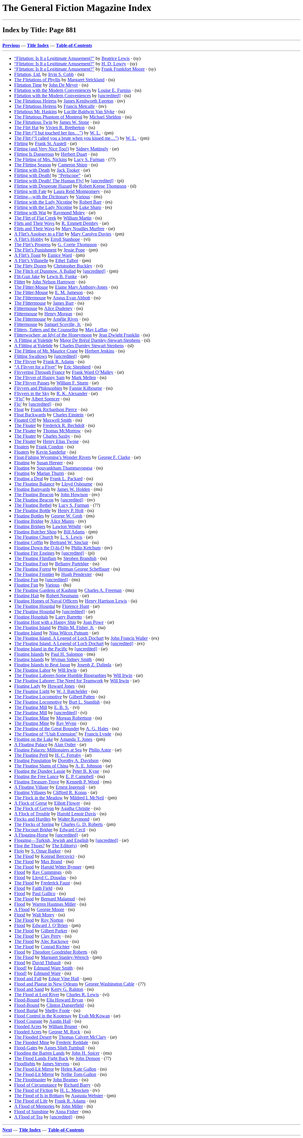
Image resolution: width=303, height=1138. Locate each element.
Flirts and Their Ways (34, 223)
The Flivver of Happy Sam (39, 377)
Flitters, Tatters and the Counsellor (46, 329)
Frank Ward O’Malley (92, 372)
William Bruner (63, 1026)
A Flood (22, 909)
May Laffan (96, 329)
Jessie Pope (74, 249)
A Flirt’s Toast (27, 255)
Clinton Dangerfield (65, 1005)
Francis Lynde (98, 733)
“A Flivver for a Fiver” (35, 366)
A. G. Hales (97, 728)
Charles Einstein (68, 414)
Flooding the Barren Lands (39, 1053)
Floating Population (32, 760)
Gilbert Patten (82, 696)
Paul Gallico (43, 893)
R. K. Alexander (72, 393)
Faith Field (42, 888)
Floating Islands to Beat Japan (42, 664)
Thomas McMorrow (62, 430)
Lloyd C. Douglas (49, 877)
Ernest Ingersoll (70, 787)
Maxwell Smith (57, 420)
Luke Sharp (90, 207)
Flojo (19, 850)
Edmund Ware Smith (53, 967)
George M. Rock (64, 1031)
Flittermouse (25, 308)
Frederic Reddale (72, 1042)
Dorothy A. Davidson (78, 760)
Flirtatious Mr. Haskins (35, 111)
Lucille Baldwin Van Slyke (89, 111)
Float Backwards (30, 414)
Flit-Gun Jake (27, 276)
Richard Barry (77, 1084)
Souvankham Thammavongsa (64, 467)
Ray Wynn (66, 723)
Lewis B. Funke (62, 276)
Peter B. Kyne (85, 771)
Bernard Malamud (58, 898)
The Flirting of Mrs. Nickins (40, 159)
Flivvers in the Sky (31, 393)
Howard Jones (61, 686)
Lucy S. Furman (89, 159)
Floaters (21, 446)
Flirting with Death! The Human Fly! (49, 180)
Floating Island (28, 632)
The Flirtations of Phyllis (37, 79)
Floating (22, 462)
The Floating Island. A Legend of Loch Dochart (59, 638)
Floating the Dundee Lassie (39, 771)
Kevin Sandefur (51, 451)
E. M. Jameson (69, 292)
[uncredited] (109, 95)
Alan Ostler (65, 744)
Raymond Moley (69, 212)
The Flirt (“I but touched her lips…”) (48, 132)
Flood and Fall (27, 978)
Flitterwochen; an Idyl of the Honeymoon (53, 334)
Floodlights (24, 1063)
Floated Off (25, 420)
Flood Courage (28, 1021)
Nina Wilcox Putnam (68, 632)
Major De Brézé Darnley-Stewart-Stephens (100, 340)
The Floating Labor (32, 670)
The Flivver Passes (31, 382)
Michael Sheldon (105, 116)
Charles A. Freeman (103, 590)
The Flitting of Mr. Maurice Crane (46, 350)
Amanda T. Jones (76, 739)
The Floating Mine (31, 717)
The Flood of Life (31, 1100)
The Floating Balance (34, 483)
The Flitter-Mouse (31, 287)
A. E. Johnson (88, 765)
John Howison (74, 494)
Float (19, 409)
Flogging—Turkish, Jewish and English (51, 840)
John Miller (72, 1106)
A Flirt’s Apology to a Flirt (39, 233)
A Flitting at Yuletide (33, 340)
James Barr (63, 303)
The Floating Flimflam (35, 558)
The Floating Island (32, 627)
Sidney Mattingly (92, 148)
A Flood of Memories (34, 1106)
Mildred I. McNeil (87, 797)
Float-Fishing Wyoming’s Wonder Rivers (52, 457)
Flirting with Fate (30, 191)
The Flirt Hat (26, 127)
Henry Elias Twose (61, 441)
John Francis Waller (129, 638)
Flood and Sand (29, 989)
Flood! (20, 967)
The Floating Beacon (34, 494)
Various (83, 196)
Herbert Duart (74, 154)
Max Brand (51, 861)
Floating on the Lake (33, 739)
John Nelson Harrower (53, 281)
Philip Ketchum (86, 547)
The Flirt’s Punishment (35, 249)
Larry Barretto (68, 616)
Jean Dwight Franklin (119, 334)
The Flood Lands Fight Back (41, 1058)
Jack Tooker (68, 170)
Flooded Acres (27, 1026)
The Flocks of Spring (34, 824)
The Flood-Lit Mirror (34, 1069)
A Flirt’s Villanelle (31, 260)
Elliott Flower (67, 803)
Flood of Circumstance (35, 1084)
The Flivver (25, 361)
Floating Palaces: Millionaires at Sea (48, 749)
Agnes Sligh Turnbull (64, 1047)
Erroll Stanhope (65, 239)
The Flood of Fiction (33, 1090)
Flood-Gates (25, 1047)
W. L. (95, 132)
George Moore (50, 909)
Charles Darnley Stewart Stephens (92, 345)
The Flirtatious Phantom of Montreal (48, 116)
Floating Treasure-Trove (36, 781)
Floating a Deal (28, 478)
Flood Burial (26, 1010)
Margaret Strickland (85, 79)
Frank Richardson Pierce (54, 409)
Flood (19, 872)
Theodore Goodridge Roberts (59, 951)
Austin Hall (60, 1021)
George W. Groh (66, 515)
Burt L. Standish (84, 701)
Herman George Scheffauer (83, 569)
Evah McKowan (94, 1015)
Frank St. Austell (50, 143)
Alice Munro (62, 521)
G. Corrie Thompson (77, 244)
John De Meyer (63, 84)
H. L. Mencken (74, 1090)
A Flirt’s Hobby (28, 239)
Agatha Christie (75, 808)
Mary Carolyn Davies (91, 233)
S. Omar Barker (46, 850)
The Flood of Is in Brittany (39, 1095)
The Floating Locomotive (38, 696)
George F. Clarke (114, 457)
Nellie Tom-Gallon (78, 1074)
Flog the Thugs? (29, 845)
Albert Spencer (45, 398)
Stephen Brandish (79, 558)
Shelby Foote (57, 1010)
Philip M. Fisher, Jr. (76, 627)
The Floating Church (33, 537)
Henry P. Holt (70, 510)
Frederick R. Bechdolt (63, 425)
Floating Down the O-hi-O (39, 547)
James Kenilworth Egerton (88, 100)
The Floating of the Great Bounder (46, 728)
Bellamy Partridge (72, 563)
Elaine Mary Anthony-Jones (81, 287)
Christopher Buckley (73, 265)
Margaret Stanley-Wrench (65, 957)
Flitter (19, 281)
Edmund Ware (47, 973)
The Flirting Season (32, 164)
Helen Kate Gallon (78, 1069)
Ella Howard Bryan (64, 999)
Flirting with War (30, 212)
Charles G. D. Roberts (82, 824)
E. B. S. (61, 707)
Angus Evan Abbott (71, 297)
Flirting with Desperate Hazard (43, 186)
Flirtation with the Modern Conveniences (52, 90)
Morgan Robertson (73, 717)
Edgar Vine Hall (64, 978)
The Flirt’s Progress (32, 244)
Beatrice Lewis (115, 58)
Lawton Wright (66, 526)
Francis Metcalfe (79, 106)
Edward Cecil (72, 829)
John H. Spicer (85, 1053)
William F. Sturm (72, 382)
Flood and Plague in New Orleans (46, 983)
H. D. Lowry (113, 63)
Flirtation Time (28, 84)
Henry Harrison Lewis (106, 600)
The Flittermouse (30, 297)
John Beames (65, 1079)
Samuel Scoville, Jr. (62, 324)
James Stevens (55, 1063)
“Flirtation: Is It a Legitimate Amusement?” (54, 58)
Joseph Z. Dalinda (94, 664)
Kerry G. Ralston (67, 989)
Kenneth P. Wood (82, 781)
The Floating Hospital (34, 606)
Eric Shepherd (77, 366)
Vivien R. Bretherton (65, 127)
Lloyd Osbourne (77, 483)
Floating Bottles (29, 515)
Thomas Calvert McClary (82, 1037)
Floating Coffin (28, 542)
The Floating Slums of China (41, 765)
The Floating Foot (31, 563)
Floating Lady (27, 686)
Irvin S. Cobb (61, 74)
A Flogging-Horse (31, 834)
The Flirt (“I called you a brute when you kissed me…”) (66, 138)
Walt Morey (43, 914)
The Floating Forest (32, 569)
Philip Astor (100, 749)
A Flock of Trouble (32, 813)
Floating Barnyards (32, 489)
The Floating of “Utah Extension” (46, 733)
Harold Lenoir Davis (76, 813)
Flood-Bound (26, 999)
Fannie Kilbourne (85, 388)
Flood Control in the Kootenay (43, 1015)
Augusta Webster (87, 1095)
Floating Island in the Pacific (40, 648)
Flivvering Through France (39, 372)
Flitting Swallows (30, 356)
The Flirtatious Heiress (35, 100)
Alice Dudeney (58, 308)
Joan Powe (93, 622)
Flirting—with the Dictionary (41, 196)
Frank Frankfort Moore (123, 69)
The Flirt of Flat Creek (35, 217)
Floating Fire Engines (34, 553)
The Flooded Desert (32, 1037)
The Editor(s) (64, 845)
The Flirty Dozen (30, 265)
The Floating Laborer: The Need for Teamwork (58, 680)
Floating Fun (26, 579)
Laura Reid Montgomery (77, 191)
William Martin (77, 217)
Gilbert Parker (54, 930)
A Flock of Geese (30, 803)
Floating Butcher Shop (35, 531)
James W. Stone (74, 122)
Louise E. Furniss (114, 90)
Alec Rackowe (54, 941)
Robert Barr (90, 201)
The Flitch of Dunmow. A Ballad (45, 271)
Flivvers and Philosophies (38, 388)
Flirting (21, 143)
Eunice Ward (60, 255)
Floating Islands (29, 654)
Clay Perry (51, 936)
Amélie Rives (65, 319)
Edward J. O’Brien (50, 925)
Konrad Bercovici (57, 856)
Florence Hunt (75, 606)
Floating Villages (30, 792)
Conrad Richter (55, 946)
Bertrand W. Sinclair (69, 542)
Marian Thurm (50, 473)
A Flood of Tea (28, 1116)
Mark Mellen (84, 377)
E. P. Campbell (80, 776)
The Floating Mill (30, 707)
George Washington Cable (109, 983)
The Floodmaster (30, 1079)
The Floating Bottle (32, 510)
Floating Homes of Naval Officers (46, 600)
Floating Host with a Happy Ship (45, 622)
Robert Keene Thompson (102, 186)
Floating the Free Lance (36, 776)
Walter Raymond (73, 819)
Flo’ (18, 404)
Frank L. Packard (66, 478)
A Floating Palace (30, 744)
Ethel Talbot (66, 260)
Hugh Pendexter (76, 574)
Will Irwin (67, 670)
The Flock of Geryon (34, 808)
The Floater (25, 425)
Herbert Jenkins (99, 350)
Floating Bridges (29, 526)
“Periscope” (69, 175)
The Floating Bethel (32, 505)
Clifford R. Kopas (70, 792)
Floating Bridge (28, 521)
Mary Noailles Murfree (83, 228)
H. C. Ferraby (68, 755)
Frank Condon (49, 446)
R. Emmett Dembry (80, 223)
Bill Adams (74, 531)
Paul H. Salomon (67, 654)
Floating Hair (26, 595)
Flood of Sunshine (31, 1111)
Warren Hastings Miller (54, 904)
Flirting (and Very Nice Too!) (41, 148)
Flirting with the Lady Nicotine (43, 201)
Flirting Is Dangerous (34, 154)
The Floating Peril (31, 755)
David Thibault (46, 962)
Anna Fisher (66, 1111)
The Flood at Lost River (36, 994)
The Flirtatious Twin (33, 122)
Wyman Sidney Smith (71, 659)
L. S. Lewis (71, 537)
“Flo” (19, 398)
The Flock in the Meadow (38, 797)
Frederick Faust (55, 882)
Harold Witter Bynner (61, 866)
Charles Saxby (56, 436)
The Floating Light (31, 691)
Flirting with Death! (32, 175)
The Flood (24, 856)
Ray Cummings (47, 872)
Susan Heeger (50, 462)
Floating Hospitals (31, 616)
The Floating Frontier (34, 574)
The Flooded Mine (31, 1042)
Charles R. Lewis (82, 994)
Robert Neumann (62, 595)
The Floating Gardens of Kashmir (45, 590)
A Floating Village (31, 787)
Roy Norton (52, 920)
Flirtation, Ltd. (27, 74)
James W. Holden (73, 489)
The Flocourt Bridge (33, 829)
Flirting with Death (32, 170)
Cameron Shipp (72, 164)
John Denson (87, 1058)
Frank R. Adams (58, 361)
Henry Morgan (58, 313)
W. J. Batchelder (72, 691)
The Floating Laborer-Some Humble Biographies (60, 675)
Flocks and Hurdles (32, 819)
